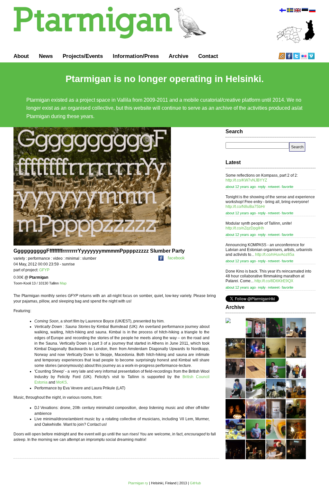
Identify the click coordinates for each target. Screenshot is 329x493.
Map (63, 283)
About (21, 56)
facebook (176, 258)
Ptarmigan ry (138, 483)
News (46, 56)
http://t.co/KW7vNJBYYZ (246, 180)
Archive (178, 56)
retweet (274, 187)
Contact (208, 56)
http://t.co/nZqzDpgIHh (245, 228)
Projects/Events (83, 56)
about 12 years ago (241, 187)
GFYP (44, 270)
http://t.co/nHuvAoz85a (274, 254)
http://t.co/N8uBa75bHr (245, 206)
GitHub (195, 483)
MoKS (61, 382)
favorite (287, 187)
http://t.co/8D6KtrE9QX (273, 281)
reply (262, 187)
